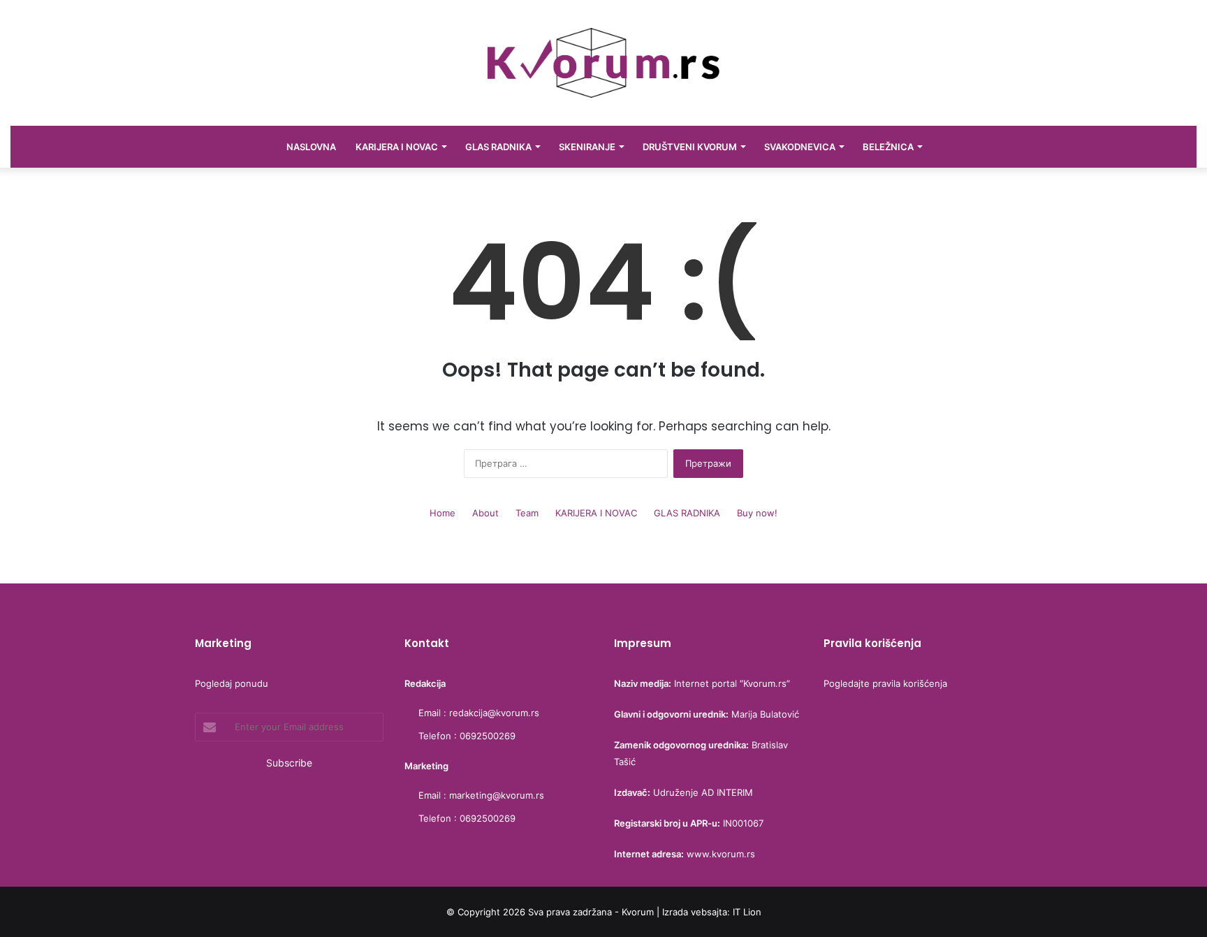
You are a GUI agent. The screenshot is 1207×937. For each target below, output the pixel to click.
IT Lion (747, 911)
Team (527, 512)
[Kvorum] (603, 63)
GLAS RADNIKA (498, 146)
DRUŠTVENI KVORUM (690, 146)
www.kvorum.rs (721, 853)
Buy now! (757, 512)
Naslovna (311, 146)
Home (442, 512)
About (485, 512)
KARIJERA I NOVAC (397, 146)
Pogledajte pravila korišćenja (885, 683)
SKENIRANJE (587, 146)
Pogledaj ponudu (231, 683)
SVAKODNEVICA (799, 146)
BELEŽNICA (888, 146)
